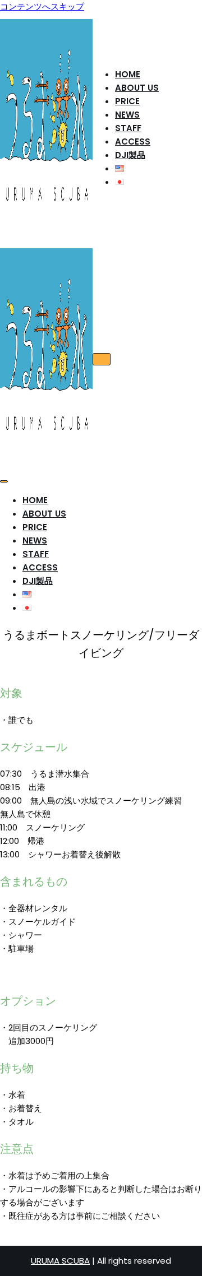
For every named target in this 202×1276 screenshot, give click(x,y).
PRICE (127, 101)
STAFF (128, 128)
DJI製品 (130, 155)
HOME (127, 74)
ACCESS (132, 141)
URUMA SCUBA (60, 1260)
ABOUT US (137, 88)
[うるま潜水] (46, 230)
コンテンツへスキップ (42, 6)
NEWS (127, 114)
